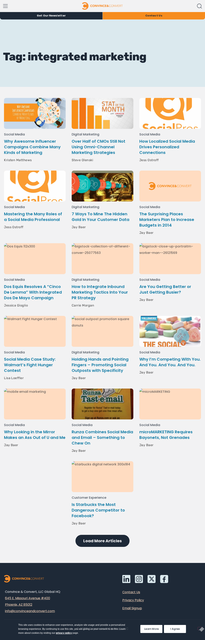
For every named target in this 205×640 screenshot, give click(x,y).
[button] (199, 6)
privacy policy (64, 633)
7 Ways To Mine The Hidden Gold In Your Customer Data (100, 216)
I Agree (175, 629)
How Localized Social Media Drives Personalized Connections (167, 146)
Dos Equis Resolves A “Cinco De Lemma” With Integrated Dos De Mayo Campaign (33, 292)
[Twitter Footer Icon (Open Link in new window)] (152, 579)
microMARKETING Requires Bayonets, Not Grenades (166, 434)
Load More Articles (102, 541)
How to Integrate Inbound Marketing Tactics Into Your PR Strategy (100, 292)
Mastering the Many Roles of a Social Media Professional (33, 216)
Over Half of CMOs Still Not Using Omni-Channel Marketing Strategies (98, 146)
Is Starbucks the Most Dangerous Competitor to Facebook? (98, 510)
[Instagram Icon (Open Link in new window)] (139, 579)
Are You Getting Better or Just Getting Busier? (165, 289)
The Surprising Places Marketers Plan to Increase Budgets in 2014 (166, 219)
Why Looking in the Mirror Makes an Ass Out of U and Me (34, 434)
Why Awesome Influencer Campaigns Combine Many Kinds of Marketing (32, 146)
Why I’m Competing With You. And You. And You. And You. (170, 362)
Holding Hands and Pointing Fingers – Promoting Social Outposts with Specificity (100, 364)
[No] (200, 628)
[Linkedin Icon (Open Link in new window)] (126, 579)
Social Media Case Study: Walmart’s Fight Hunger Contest (30, 364)
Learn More (153, 628)
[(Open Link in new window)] (164, 579)
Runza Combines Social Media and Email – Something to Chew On (102, 437)
